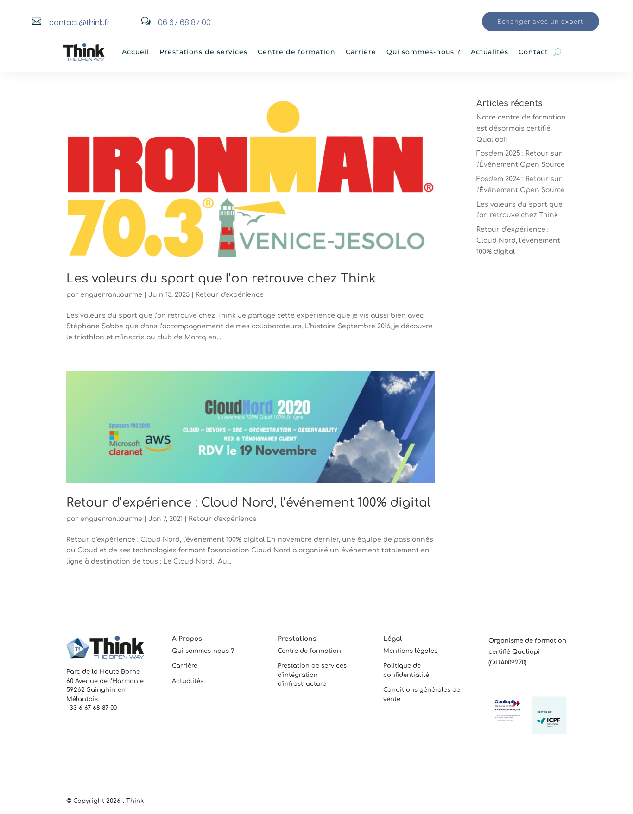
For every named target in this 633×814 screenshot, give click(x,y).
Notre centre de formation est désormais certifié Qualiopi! (521, 128)
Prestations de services (203, 52)
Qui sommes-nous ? (423, 52)
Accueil (135, 52)
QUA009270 (507, 662)
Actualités (489, 52)
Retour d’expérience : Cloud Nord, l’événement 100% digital (248, 502)
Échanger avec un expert (540, 21)
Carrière (361, 52)
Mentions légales (410, 651)
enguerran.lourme (111, 294)
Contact (533, 52)
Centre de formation (296, 52)
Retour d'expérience (230, 294)
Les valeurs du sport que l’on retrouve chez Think (221, 278)
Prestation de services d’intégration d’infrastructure (312, 675)
